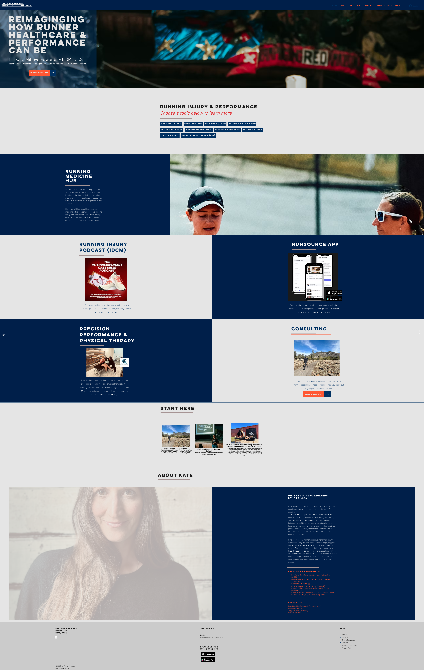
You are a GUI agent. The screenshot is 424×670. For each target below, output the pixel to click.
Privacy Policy (347, 648)
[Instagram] (3, 335)
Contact (345, 643)
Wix (69, 668)
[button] (199, 130)
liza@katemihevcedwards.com (211, 638)
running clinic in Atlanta (90, 387)
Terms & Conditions (349, 645)
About (344, 635)
